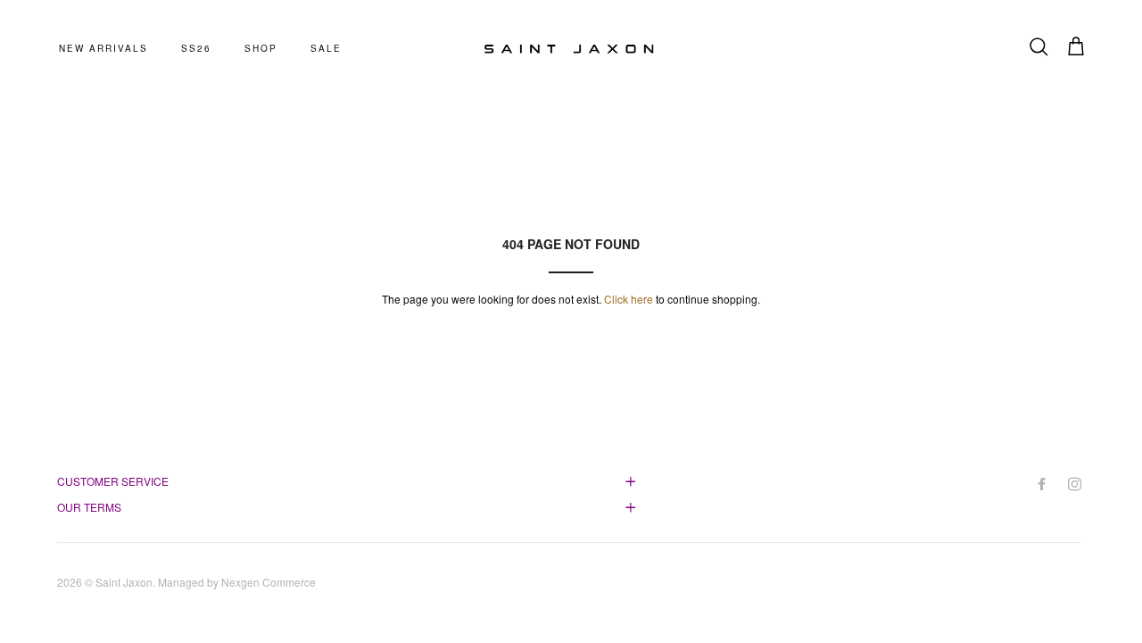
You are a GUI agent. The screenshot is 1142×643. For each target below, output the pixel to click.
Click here (628, 298)
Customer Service (113, 481)
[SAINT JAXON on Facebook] (1043, 483)
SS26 (196, 48)
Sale (326, 48)
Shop (260, 48)
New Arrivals (103, 48)
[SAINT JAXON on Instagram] (1076, 483)
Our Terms (89, 506)
